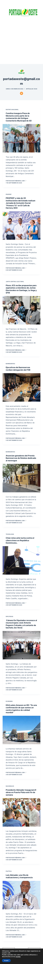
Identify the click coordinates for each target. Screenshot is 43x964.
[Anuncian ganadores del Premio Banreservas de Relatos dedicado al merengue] (21, 478)
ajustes (18, 957)
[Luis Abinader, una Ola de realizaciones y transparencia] (21, 895)
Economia (9, 701)
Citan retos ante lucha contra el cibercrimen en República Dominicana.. (20, 540)
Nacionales (10, 786)
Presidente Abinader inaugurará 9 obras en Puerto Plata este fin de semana (21, 792)
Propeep (8, 194)
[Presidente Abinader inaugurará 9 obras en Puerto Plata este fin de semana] (21, 812)
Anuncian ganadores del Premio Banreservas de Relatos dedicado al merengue (21, 458)
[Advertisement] (21, 41)
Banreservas (10, 363)
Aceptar (6, 960)
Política (9, 871)
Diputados (9, 616)
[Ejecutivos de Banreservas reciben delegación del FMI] (21, 387)
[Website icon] (21, 93)
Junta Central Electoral (15, 281)
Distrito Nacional (12, 109)
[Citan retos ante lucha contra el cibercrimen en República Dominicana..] (21, 560)
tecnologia (10, 534)
